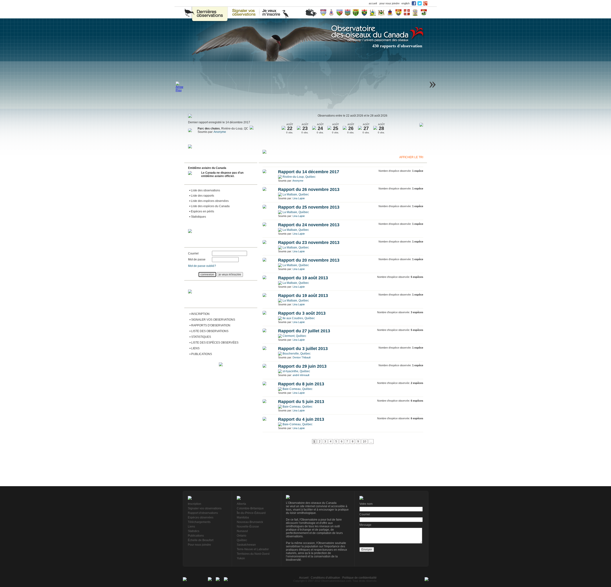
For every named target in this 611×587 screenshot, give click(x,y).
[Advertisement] (221, 398)
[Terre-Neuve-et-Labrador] (407, 12)
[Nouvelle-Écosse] (415, 12)
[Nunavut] (373, 12)
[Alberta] (348, 12)
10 (364, 441)
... (371, 441)
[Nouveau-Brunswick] (398, 12)
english (405, 3)
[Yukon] (331, 12)
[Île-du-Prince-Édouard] (423, 12)
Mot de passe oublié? (202, 266)
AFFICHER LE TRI (411, 157)
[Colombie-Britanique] (323, 12)
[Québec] (390, 12)
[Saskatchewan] (356, 12)
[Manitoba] (364, 12)
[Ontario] (381, 12)
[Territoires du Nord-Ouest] (339, 12)
